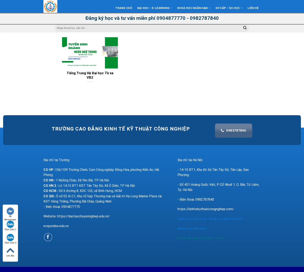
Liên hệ (253, 8)
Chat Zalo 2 (10, 243)
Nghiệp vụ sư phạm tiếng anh (225, 218)
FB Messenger (10, 216)
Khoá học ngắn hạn (192, 8)
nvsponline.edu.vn (56, 226)
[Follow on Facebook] (48, 237)
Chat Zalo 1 (10, 229)
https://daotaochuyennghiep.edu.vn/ (83, 216)
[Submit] (245, 28)
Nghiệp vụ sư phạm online (192, 228)
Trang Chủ (123, 8)
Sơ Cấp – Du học (227, 8)
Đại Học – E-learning (153, 8)
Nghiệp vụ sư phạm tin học (192, 218)
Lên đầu (10, 256)
